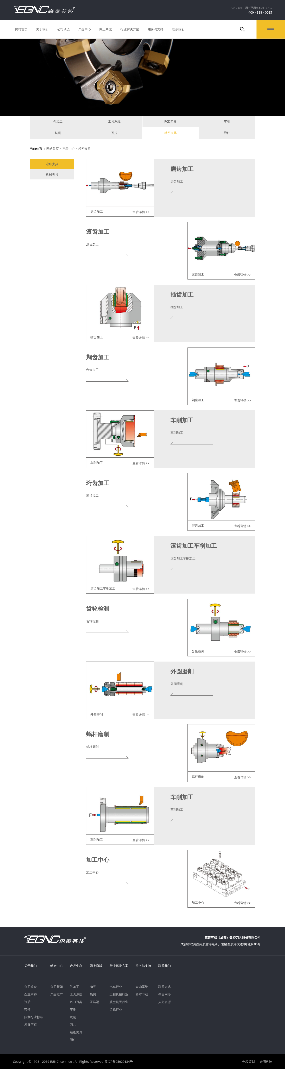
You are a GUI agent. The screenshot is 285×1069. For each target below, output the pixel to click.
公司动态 (63, 29)
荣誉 (27, 1009)
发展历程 (30, 1024)
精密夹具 (170, 133)
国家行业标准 (33, 1017)
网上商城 (105, 29)
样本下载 (142, 994)
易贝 (93, 994)
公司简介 (30, 986)
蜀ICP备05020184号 (118, 1061)
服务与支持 (155, 29)
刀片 (114, 133)
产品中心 (84, 29)
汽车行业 (116, 986)
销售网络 (164, 994)
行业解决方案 (129, 29)
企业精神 (30, 994)
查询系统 (142, 986)
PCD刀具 (170, 121)
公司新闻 (56, 986)
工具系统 (114, 121)
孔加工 (58, 121)
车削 (227, 121)
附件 (227, 133)
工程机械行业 (119, 994)
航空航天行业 (119, 1001)
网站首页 (21, 29)
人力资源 (164, 1001)
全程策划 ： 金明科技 (257, 1061)
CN (233, 7)
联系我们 (178, 29)
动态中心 (56, 965)
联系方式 (164, 986)
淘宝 (93, 986)
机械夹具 (52, 174)
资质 (27, 1001)
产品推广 (56, 994)
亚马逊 (94, 1001)
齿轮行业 (116, 1009)
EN (240, 7)
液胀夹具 (52, 164)
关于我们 (42, 29)
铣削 (58, 133)
